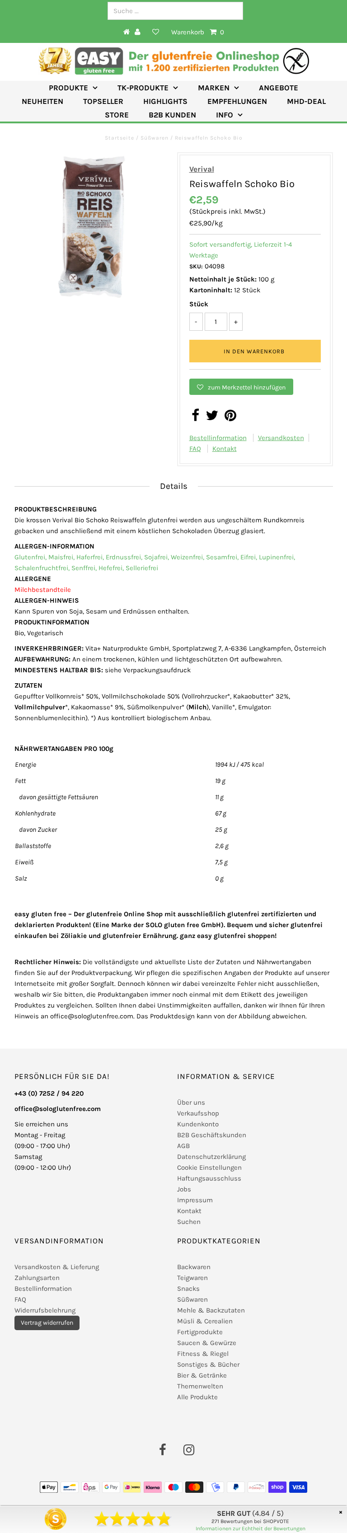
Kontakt (224, 449)
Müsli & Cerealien (205, 1321)
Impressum (195, 1200)
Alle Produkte (197, 1397)
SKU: (196, 266)
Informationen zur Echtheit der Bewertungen (250, 1528)
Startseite (120, 138)
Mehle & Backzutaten (211, 1310)
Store (117, 114)
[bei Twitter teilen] (212, 418)
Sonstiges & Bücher (208, 1364)
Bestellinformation (218, 438)
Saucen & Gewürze (206, 1343)
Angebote (278, 87)
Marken (214, 87)
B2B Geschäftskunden (211, 1135)
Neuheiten (42, 101)
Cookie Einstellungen (209, 1167)
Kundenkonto (198, 1124)
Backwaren (194, 1267)
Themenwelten (200, 1386)
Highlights (165, 101)
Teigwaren (192, 1278)
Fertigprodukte (200, 1332)
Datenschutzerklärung (211, 1157)
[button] (241, 387)
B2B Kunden (172, 114)
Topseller (103, 101)
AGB (183, 1146)
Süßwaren (155, 138)
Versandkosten (281, 438)
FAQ (195, 449)
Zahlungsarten (37, 1278)
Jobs (184, 1189)
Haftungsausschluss (209, 1178)
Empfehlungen (237, 101)
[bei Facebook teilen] (195, 418)
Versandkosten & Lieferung (56, 1267)
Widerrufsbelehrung (44, 1310)
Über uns (191, 1102)
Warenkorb (197, 32)
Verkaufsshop (198, 1113)
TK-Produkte (143, 87)
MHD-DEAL (306, 101)
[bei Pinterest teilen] (230, 418)
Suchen (189, 1222)
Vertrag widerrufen (47, 1323)
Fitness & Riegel (203, 1354)
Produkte (68, 87)
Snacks (188, 1289)
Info (224, 114)
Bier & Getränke (202, 1375)
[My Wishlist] (156, 32)
